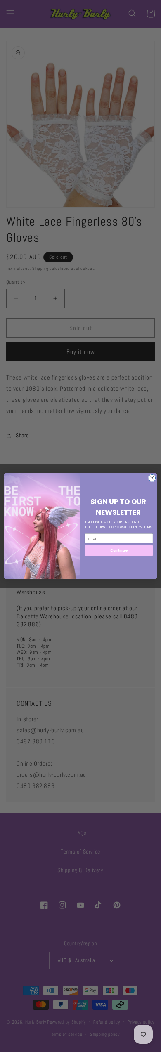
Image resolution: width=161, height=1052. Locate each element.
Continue (118, 550)
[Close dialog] (152, 477)
